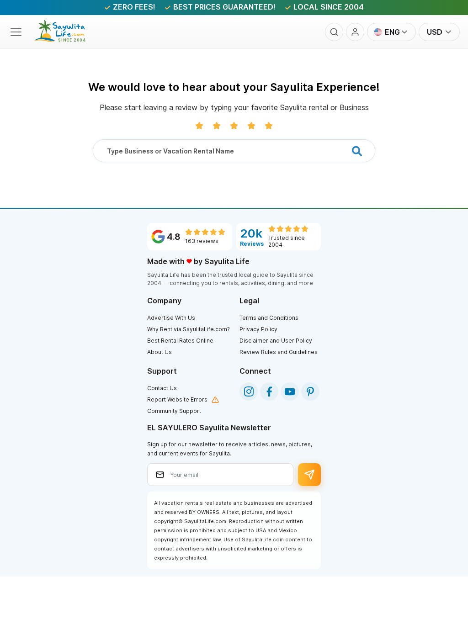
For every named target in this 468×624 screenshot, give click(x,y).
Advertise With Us (171, 317)
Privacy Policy (258, 329)
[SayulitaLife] (65, 39)
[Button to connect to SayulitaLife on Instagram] (248, 391)
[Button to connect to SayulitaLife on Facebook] (269, 391)
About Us (159, 352)
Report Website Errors (177, 399)
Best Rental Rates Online (180, 340)
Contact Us (162, 388)
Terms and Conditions (268, 317)
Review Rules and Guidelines (278, 352)
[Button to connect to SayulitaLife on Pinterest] (310, 391)
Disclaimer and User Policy (275, 340)
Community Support (174, 410)
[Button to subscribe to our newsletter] (309, 474)
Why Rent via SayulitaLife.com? (188, 329)
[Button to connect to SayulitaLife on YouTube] (290, 391)
